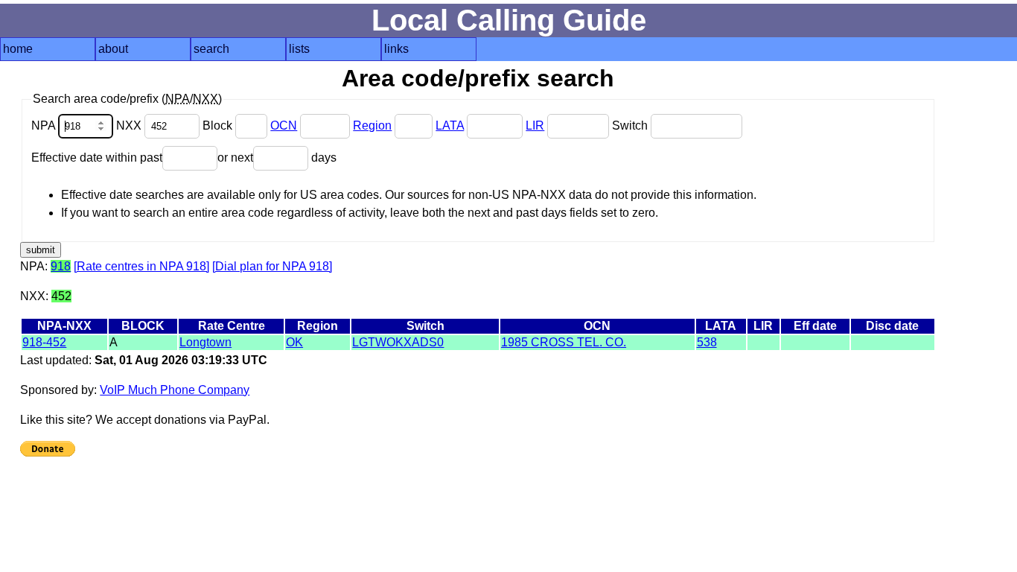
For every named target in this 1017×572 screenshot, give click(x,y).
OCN (283, 125)
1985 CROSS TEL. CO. (563, 342)
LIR (535, 125)
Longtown (205, 342)
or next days (277, 157)
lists (299, 48)
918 (61, 266)
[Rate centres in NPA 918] (141, 266)
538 (707, 342)
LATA (450, 125)
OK (294, 342)
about (113, 48)
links (396, 48)
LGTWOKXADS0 (398, 342)
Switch (631, 125)
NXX (130, 125)
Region (372, 125)
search (211, 48)
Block (219, 125)
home (18, 48)
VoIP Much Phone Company (174, 390)
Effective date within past (96, 157)
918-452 (44, 342)
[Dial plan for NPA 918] (272, 266)
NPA (44, 125)
